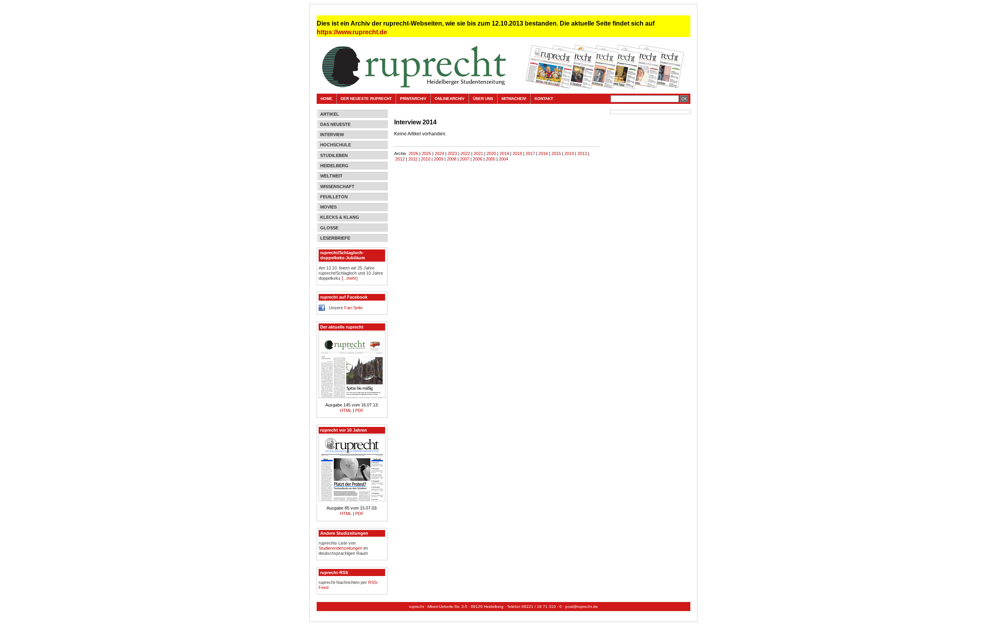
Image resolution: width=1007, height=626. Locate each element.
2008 (451, 159)
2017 (530, 153)
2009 (438, 159)
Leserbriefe (335, 238)
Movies (328, 207)
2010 (425, 159)
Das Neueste (335, 124)
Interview (332, 134)
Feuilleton (334, 196)
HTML (346, 410)
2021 (478, 153)
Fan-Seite (353, 307)
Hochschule (335, 144)
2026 (413, 153)
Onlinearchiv (450, 98)
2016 (543, 153)
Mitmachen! (514, 98)
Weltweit (331, 176)
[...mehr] (350, 278)
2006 (477, 159)
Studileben (334, 155)
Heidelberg (334, 165)
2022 (465, 153)
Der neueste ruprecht (366, 98)
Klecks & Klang (339, 217)
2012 (400, 159)
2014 (569, 153)
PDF (359, 410)
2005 (490, 159)
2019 (504, 153)
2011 (412, 159)
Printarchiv (413, 98)
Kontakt (544, 98)
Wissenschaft (337, 186)
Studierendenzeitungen (340, 548)
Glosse (329, 227)
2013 (582, 153)
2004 (503, 159)
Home (326, 98)
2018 (517, 153)
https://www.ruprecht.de (352, 32)
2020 (491, 153)
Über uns (483, 98)
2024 (439, 153)
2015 (556, 153)
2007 (464, 159)
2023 (452, 153)
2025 (426, 153)
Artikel (329, 114)
